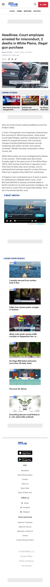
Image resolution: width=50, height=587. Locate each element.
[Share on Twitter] (12, 59)
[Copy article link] (16, 59)
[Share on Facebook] (9, 59)
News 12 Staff (7, 52)
